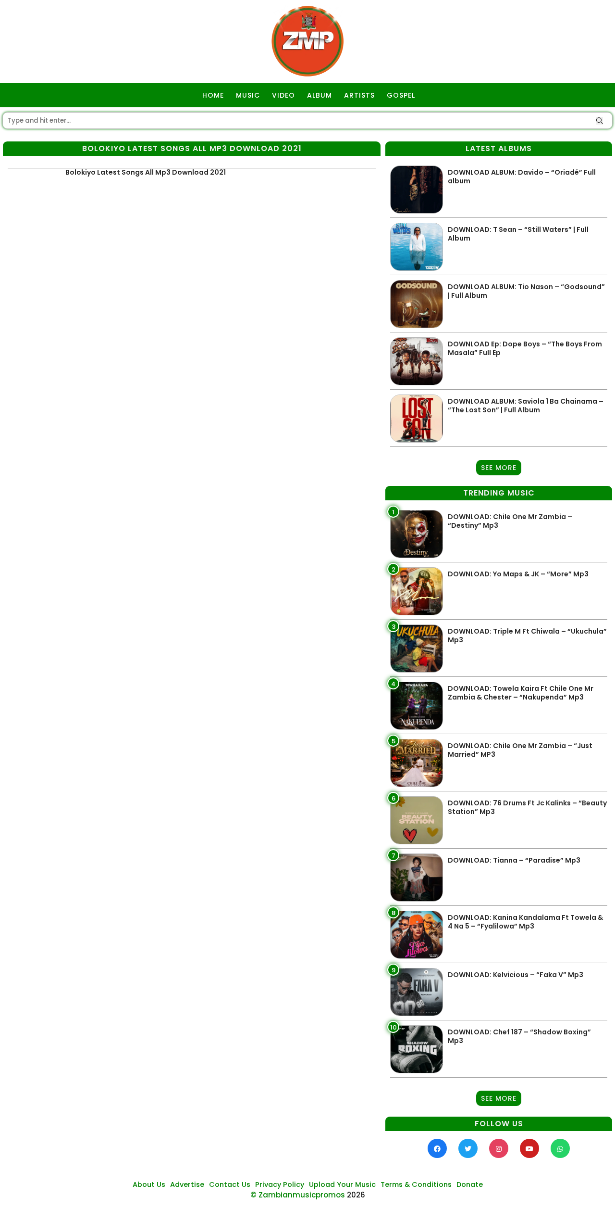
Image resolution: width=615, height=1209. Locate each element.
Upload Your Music (342, 1184)
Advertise (187, 1184)
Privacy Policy (279, 1184)
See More (499, 467)
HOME (213, 95)
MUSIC (248, 95)
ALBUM (319, 95)
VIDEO (283, 95)
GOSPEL (401, 95)
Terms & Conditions (416, 1184)
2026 (356, 1195)
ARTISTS (359, 95)
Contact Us (229, 1184)
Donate (469, 1184)
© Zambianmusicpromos (297, 1195)
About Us (149, 1184)
